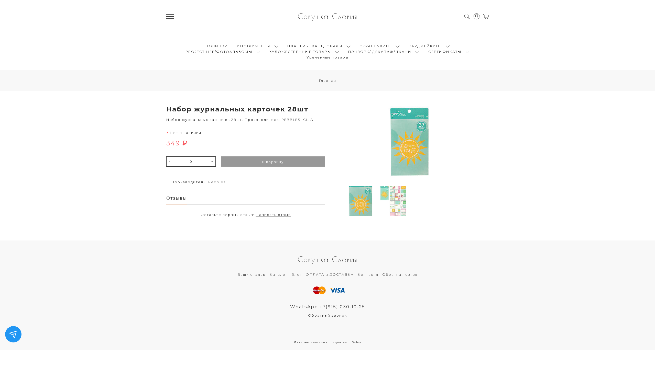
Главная (327, 80)
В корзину (273, 162)
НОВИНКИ (216, 46)
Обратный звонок (327, 315)
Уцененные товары (327, 57)
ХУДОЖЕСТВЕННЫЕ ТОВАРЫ (300, 52)
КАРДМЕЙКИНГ (425, 46)
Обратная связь (400, 274)
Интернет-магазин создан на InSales (327, 342)
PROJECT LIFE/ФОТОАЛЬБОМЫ (219, 52)
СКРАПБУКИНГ (375, 46)
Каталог (279, 274)
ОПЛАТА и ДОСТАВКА (330, 274)
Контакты (368, 274)
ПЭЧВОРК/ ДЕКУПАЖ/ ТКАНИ (379, 52)
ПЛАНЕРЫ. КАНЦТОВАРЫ (315, 46)
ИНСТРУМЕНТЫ (253, 46)
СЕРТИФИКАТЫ (445, 52)
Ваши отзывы (251, 274)
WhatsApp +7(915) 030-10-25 (327, 306)
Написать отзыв (273, 215)
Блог (296, 274)
